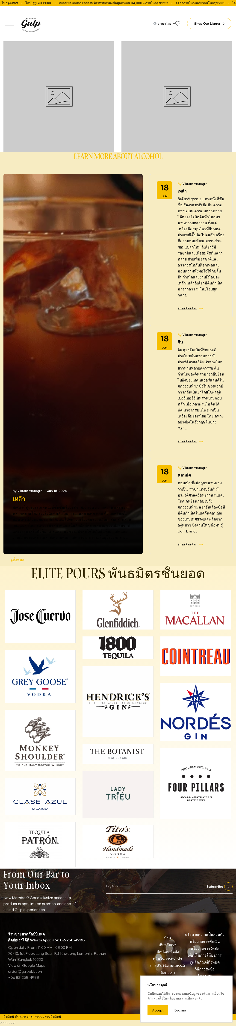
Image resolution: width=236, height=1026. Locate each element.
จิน (180, 342)
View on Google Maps (26, 965)
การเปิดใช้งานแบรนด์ (167, 965)
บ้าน (167, 938)
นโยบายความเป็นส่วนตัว (204, 934)
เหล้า (19, 498)
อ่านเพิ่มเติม (187, 308)
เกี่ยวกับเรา (167, 945)
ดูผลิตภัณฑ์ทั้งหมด (205, 962)
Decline (180, 1010)
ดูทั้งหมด (17, 560)
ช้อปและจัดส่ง (167, 951)
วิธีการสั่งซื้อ (205, 969)
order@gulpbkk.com (25, 971)
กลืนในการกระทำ (167, 958)
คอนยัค (184, 475)
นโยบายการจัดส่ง (205, 948)
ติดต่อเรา (167, 972)
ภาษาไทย (164, 23)
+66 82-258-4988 (23, 977)
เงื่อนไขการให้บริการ (205, 955)
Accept (158, 1010)
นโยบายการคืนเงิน (205, 941)
